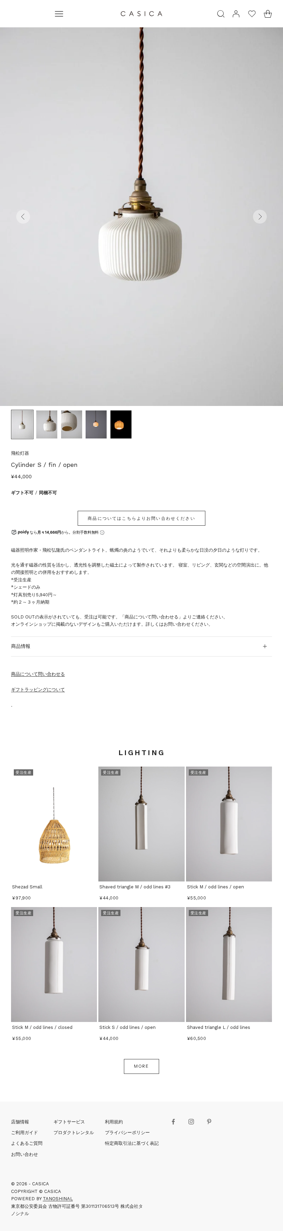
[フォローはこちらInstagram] (191, 1121)
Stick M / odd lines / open (215, 886)
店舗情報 (20, 1121)
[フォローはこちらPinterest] (209, 1121)
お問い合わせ (24, 1154)
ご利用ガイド (24, 1132)
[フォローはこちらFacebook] (173, 1121)
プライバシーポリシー (127, 1132)
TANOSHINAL (58, 1198)
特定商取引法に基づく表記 (132, 1143)
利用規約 (114, 1121)
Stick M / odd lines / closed (42, 1027)
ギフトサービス (69, 1121)
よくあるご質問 (26, 1143)
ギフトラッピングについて (38, 689)
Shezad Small (27, 886)
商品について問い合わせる (38, 674)
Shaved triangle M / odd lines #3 (134, 886)
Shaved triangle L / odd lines (218, 1027)
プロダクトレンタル (73, 1132)
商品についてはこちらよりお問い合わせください (141, 518)
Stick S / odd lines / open (127, 1027)
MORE (141, 1066)
